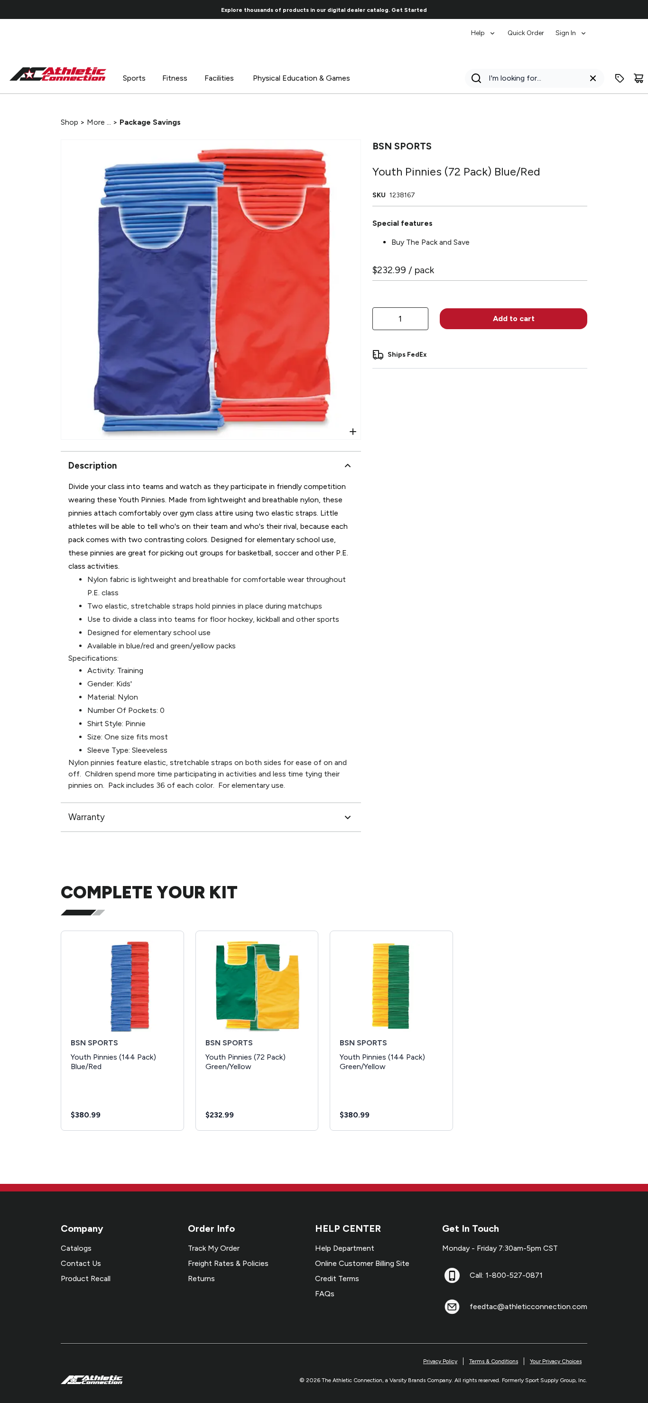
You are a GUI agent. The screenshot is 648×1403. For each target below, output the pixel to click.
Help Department (344, 1248)
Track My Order (214, 1248)
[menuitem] (483, 28)
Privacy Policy (440, 1361)
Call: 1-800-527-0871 (506, 1275)
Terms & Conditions (493, 1361)
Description (92, 465)
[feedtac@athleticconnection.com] (452, 1307)
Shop (69, 122)
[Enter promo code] (619, 78)
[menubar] (529, 28)
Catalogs (76, 1248)
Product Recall (86, 1278)
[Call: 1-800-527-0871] (452, 1275)
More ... (99, 122)
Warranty (86, 817)
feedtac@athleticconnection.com (528, 1306)
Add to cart (514, 318)
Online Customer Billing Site (362, 1263)
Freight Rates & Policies (228, 1263)
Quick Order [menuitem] (526, 33)
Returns (201, 1278)
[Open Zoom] (353, 431)
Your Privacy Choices (556, 1361)
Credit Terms (337, 1278)
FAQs (324, 1293)
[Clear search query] (593, 78)
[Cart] (638, 78)
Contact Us (81, 1263)
